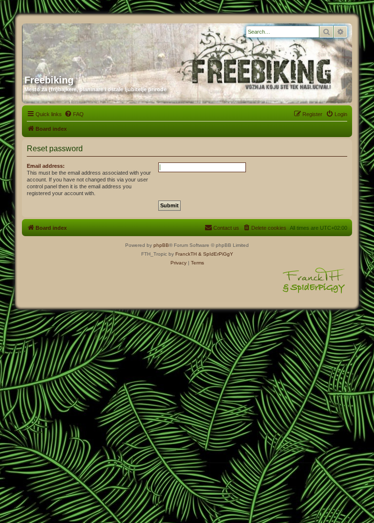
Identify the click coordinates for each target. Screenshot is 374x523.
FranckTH (186, 254)
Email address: (46, 166)
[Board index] (117, 45)
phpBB (161, 245)
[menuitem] (74, 114)
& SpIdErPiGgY (215, 254)
